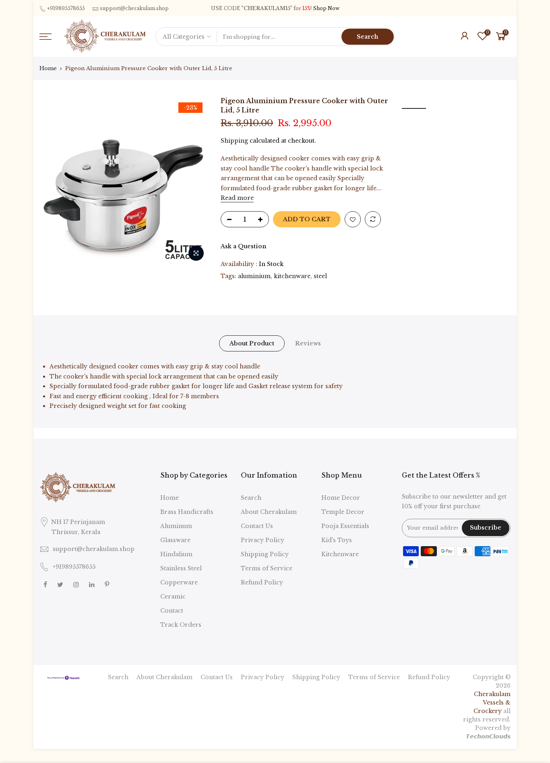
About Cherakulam (269, 512)
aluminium (254, 276)
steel (320, 276)
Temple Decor (342, 512)
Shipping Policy (265, 554)
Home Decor (340, 497)
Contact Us (257, 526)
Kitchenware (340, 554)
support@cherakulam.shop (134, 8)
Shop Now (326, 8)
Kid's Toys (336, 540)
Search (367, 36)
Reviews (308, 343)
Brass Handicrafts (186, 512)
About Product (252, 343)
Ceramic (173, 596)
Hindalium (176, 554)
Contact (171, 610)
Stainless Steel (181, 568)
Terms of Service (266, 568)
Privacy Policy (262, 540)
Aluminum (176, 526)
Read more (237, 198)
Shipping (234, 140)
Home (48, 68)
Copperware (179, 582)
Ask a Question (243, 246)
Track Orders (180, 624)
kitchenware (292, 276)
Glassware (175, 540)
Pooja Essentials (345, 526)
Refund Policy (262, 582)
